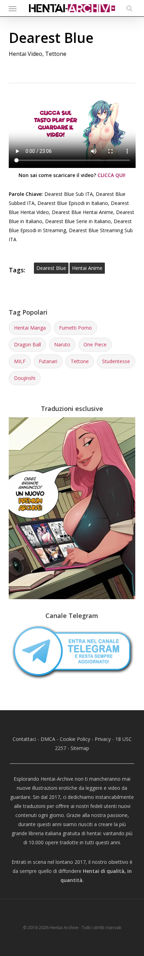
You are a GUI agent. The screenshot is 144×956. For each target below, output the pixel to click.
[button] (12, 8)
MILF (20, 361)
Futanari (48, 361)
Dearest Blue (51, 268)
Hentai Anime (87, 268)
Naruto (62, 344)
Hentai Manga (30, 327)
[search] (127, 8)
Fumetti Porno (75, 327)
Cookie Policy (75, 739)
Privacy (103, 739)
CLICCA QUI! (111, 175)
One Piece (95, 344)
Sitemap (80, 748)
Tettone (55, 54)
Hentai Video (25, 54)
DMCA (48, 739)
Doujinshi (24, 378)
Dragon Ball (27, 344)
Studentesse (116, 361)
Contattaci (24, 739)
